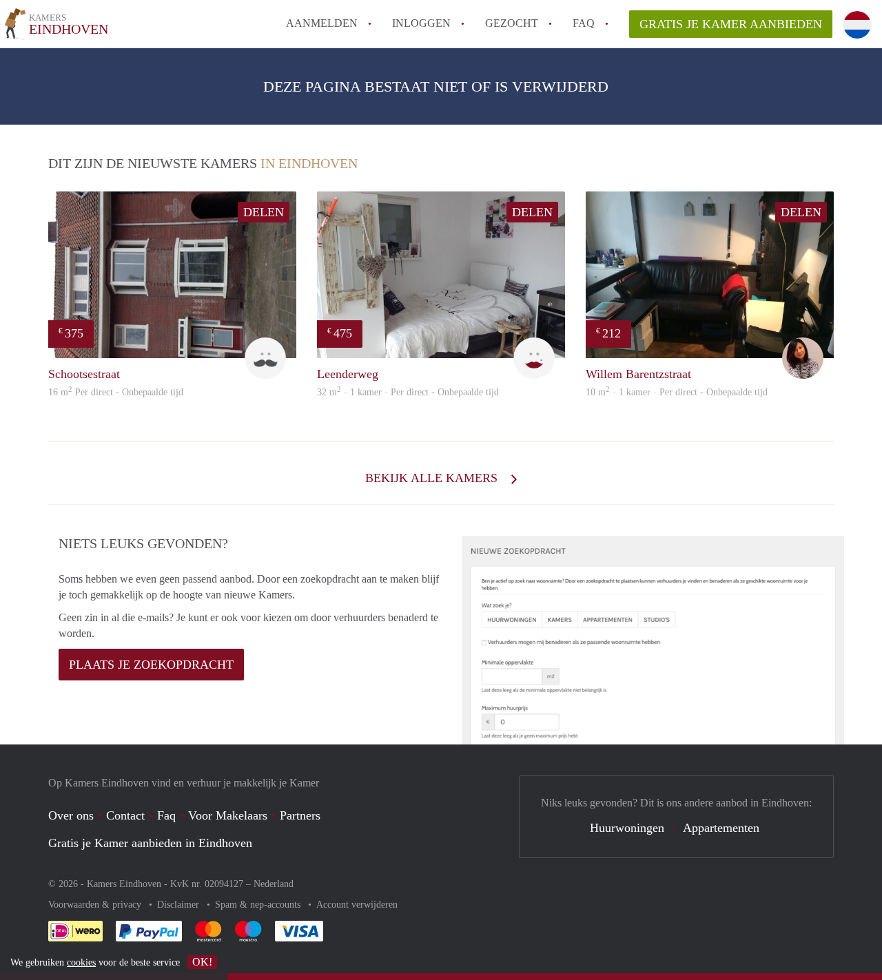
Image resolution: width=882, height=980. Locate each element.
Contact (125, 815)
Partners (300, 815)
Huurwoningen (627, 828)
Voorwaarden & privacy (96, 904)
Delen (263, 212)
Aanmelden (322, 23)
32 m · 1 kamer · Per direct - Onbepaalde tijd (408, 392)
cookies (81, 962)
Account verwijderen (357, 904)
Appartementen (721, 828)
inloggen (421, 23)
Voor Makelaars (227, 815)
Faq (166, 815)
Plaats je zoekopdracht (151, 664)
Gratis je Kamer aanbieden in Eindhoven (150, 843)
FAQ (584, 23)
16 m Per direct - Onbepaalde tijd (115, 392)
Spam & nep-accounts (259, 904)
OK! (202, 962)
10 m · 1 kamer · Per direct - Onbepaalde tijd (677, 392)
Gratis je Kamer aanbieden (730, 24)
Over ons (71, 815)
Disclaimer (179, 904)
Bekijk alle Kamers (433, 478)
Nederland (274, 884)
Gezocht (511, 23)
